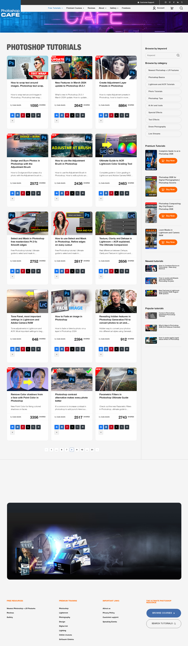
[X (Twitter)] (28, 115)
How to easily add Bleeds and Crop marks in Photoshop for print (168, 279)
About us (106, 608)
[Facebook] (12, 115)
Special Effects (155, 113)
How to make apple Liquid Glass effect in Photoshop (169, 338)
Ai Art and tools (155, 105)
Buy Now (170, 161)
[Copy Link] (33, 115)
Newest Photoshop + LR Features (163, 70)
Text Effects (153, 120)
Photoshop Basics (156, 77)
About (101, 8)
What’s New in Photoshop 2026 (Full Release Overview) (169, 326)
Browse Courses (162, 613)
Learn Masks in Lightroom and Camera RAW (169, 232)
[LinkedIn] (17, 115)
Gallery (113, 8)
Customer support (110, 617)
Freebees (126, 8)
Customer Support (147, 2)
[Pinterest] (23, 115)
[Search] (178, 55)
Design (62, 622)
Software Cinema (66, 639)
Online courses (65, 635)
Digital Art (63, 626)
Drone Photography (157, 127)
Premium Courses (74, 8)
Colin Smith (16, 105)
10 (82, 450)
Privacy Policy (109, 613)
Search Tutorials (162, 624)
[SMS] (38, 115)
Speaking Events (110, 622)
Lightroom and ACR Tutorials (161, 84)
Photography (64, 617)
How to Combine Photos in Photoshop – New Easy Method (169, 267)
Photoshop (64, 608)
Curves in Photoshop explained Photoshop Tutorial (167, 314)
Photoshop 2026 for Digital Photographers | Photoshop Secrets (169, 180)
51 (92, 450)
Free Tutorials (54, 8)
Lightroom (63, 613)
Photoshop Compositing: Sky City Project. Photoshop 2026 (170, 206)
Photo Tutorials (155, 91)
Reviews (91, 8)
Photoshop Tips (155, 98)
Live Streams (154, 134)
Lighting (62, 630)
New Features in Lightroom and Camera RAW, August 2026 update (169, 292)
